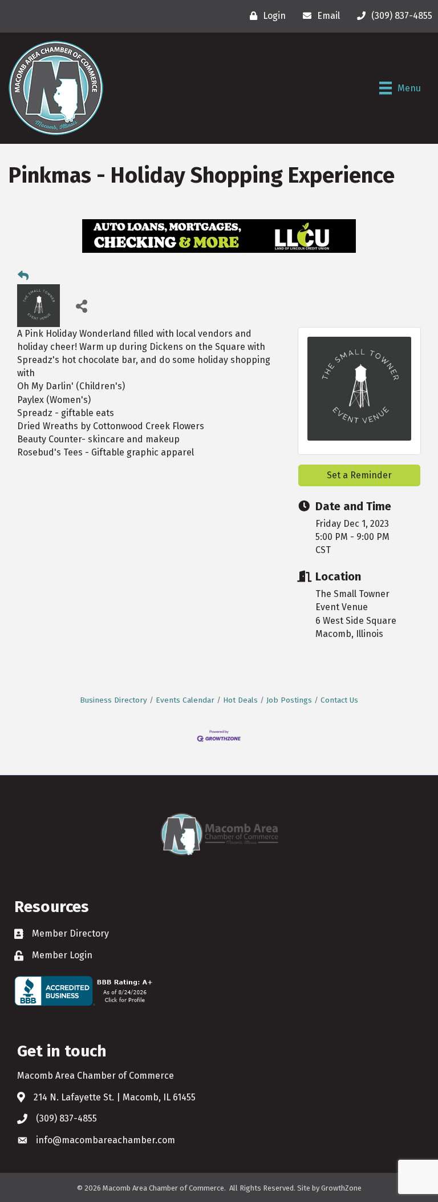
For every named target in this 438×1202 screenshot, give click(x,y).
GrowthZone (341, 1188)
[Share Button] (81, 305)
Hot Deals (240, 700)
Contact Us (339, 700)
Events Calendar (185, 700)
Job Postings (289, 700)
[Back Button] (23, 276)
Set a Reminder (359, 475)
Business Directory (113, 700)
